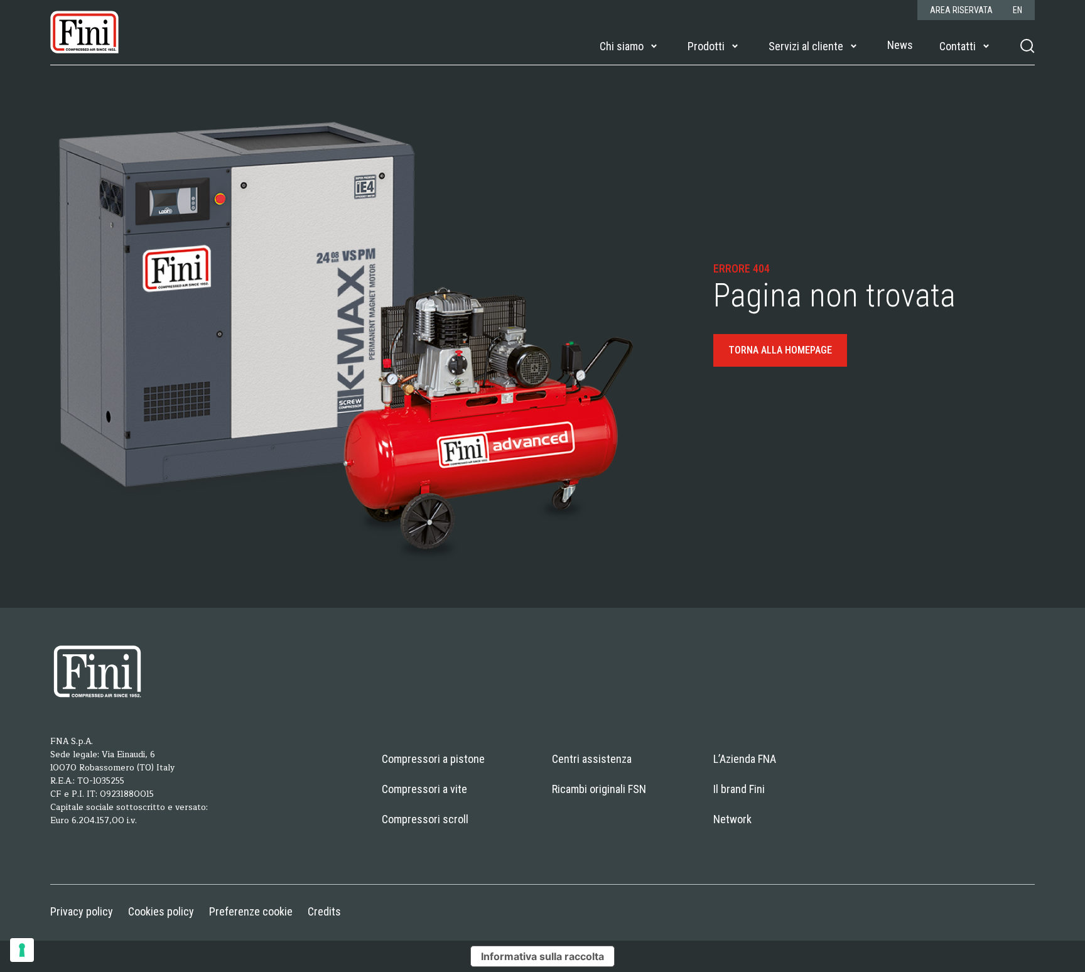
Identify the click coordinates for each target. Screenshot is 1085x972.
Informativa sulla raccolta (542, 956)
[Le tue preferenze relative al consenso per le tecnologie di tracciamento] (22, 950)
